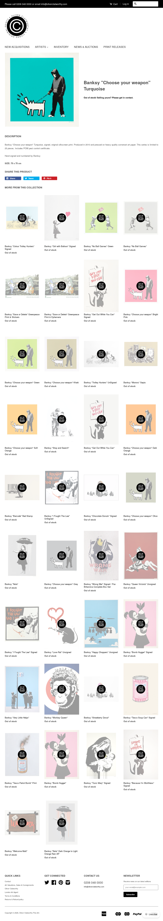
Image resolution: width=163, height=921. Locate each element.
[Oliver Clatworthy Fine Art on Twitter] (46, 883)
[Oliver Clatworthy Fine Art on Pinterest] (60, 883)
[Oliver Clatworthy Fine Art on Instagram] (67, 883)
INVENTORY (61, 47)
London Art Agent (11, 892)
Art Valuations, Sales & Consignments (19, 885)
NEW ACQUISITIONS (17, 47)
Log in (126, 3)
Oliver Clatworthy (11, 888)
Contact (8, 881)
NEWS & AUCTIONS (86, 47)
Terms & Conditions (12, 896)
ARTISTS (41, 47)
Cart (115, 4)
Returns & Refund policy (14, 899)
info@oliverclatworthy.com (94, 886)
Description (13, 136)
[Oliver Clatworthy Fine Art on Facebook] (53, 883)
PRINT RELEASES (114, 47)
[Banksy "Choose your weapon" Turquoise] (42, 89)
